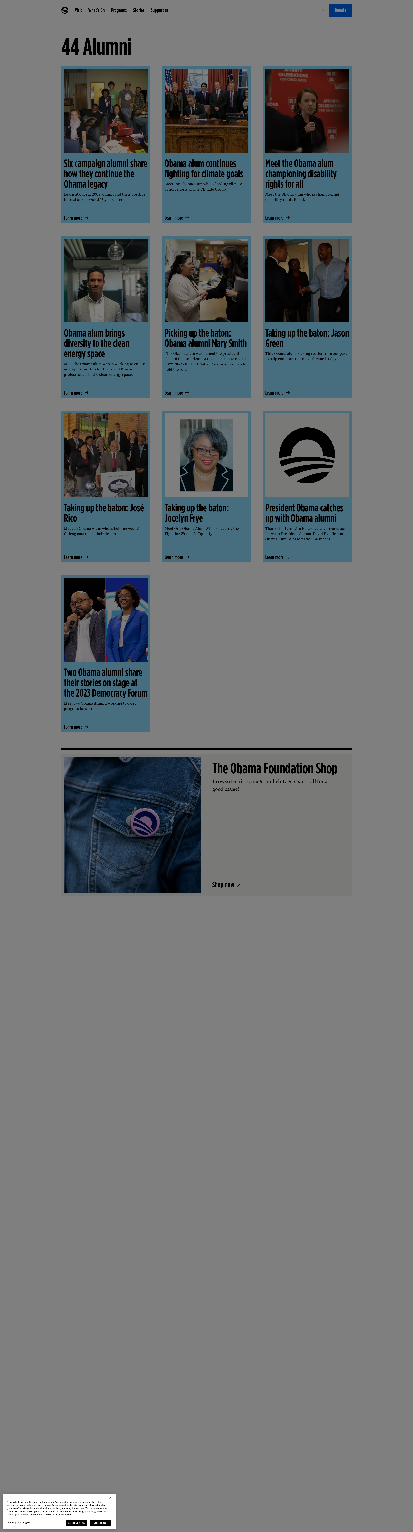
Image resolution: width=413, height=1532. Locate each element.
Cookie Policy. (64, 1514)
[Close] (110, 1497)
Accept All (100, 1523)
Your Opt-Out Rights (18, 1522)
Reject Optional (76, 1523)
